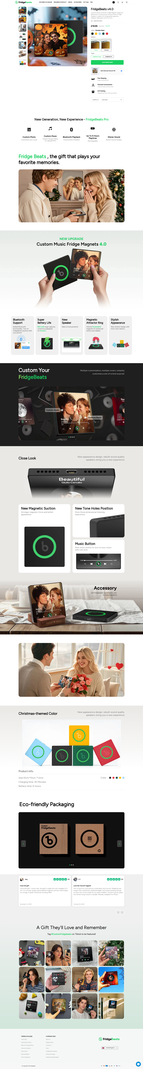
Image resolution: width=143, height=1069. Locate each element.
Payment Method (25, 1054)
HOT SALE (86, 2)
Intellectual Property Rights (52, 1057)
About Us (48, 1039)
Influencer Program (50, 1054)
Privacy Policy (24, 1051)
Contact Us (48, 1045)
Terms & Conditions (26, 1048)
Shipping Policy (49, 1042)
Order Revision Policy (26, 1042)
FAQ (91, 2)
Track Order (24, 1039)
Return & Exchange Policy (27, 1045)
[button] (30, 36)
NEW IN (70, 2)
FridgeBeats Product (60, 2)
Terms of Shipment (25, 1057)
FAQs (47, 1048)
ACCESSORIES (78, 2)
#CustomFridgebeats (61, 934)
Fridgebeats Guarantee (51, 1051)
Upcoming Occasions (45, 2)
